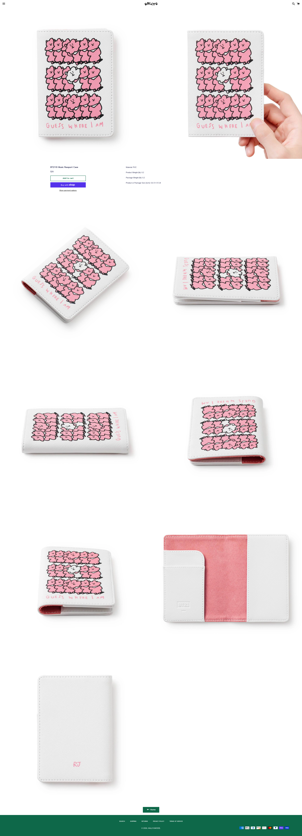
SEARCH (122, 821)
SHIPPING (133, 821)
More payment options (68, 190)
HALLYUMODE (154, 828)
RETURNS (145, 821)
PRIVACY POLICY (158, 821)
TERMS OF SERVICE (176, 821)
